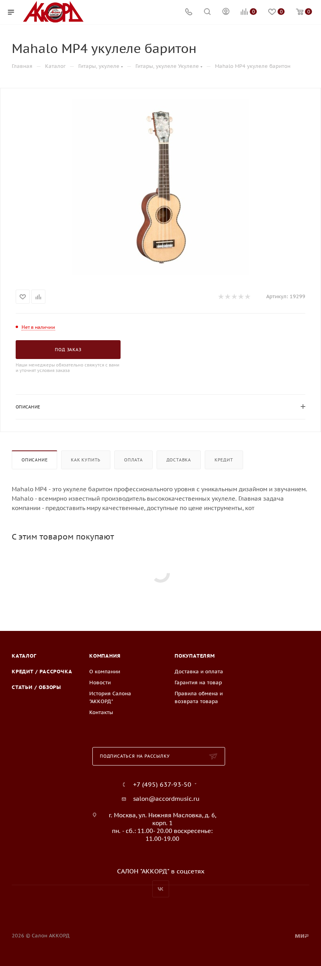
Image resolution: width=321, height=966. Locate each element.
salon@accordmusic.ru (166, 798)
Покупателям (195, 656)
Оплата (133, 460)
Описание (34, 460)
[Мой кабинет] (225, 12)
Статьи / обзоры (36, 687)
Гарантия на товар (198, 682)
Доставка (178, 460)
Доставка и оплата (199, 671)
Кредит (224, 460)
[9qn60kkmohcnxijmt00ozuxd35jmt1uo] (160, 187)
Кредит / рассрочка (42, 671)
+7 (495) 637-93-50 (162, 784)
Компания (104, 656)
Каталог (24, 656)
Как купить (86, 460)
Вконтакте (160, 888)
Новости (100, 682)
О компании (104, 671)
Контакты (101, 712)
